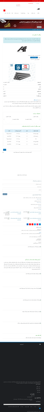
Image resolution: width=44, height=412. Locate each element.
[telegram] (29, 409)
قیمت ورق (35, 337)
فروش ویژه (37, 3)
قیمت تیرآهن (31, 337)
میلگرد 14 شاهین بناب (15, 119)
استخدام (31, 406)
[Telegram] (40, 224)
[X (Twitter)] (35, 224)
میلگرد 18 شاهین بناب (28, 119)
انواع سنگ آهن (38, 239)
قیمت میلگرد (38, 386)
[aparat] (35, 409)
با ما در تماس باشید (18, 5)
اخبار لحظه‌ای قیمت (30, 3)
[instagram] (31, 409)
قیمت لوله (27, 337)
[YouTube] (30, 224)
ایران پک (39, 242)
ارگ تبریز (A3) (36, 144)
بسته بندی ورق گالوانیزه (36, 243)
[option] (22, 164)
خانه (40, 29)
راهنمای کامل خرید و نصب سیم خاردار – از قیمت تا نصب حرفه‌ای (30, 230)
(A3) (35, 138)
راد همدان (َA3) (36, 136)
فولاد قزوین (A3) (35, 141)
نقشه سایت (21, 406)
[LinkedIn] (27, 224)
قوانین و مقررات (27, 406)
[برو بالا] (40, 408)
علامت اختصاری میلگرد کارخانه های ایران (13, 406)
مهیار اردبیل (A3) (35, 133)
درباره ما (39, 406)
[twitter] (33, 409)
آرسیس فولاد (39, 229)
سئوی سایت (34, 411)
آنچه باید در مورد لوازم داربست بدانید (34, 236)
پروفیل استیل (39, 337)
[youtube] (37, 409)
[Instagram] (37, 224)
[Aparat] (32, 224)
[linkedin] (39, 409)
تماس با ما (35, 406)
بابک (40, 235)
